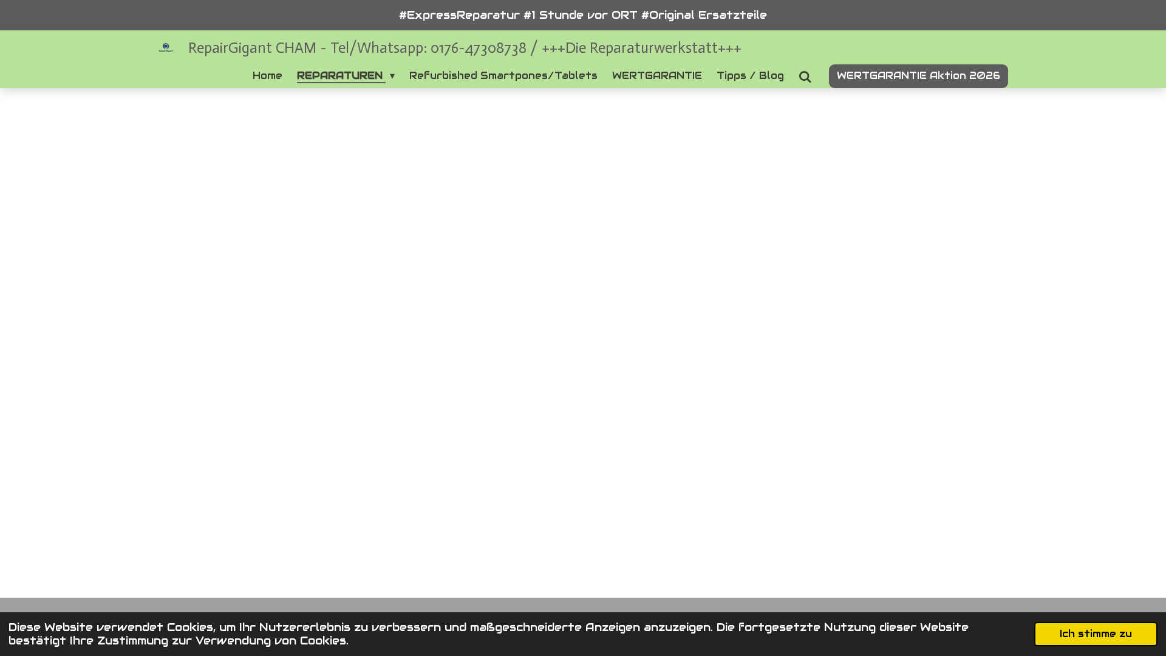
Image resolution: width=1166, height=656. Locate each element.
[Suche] (805, 77)
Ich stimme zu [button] (1096, 633)
